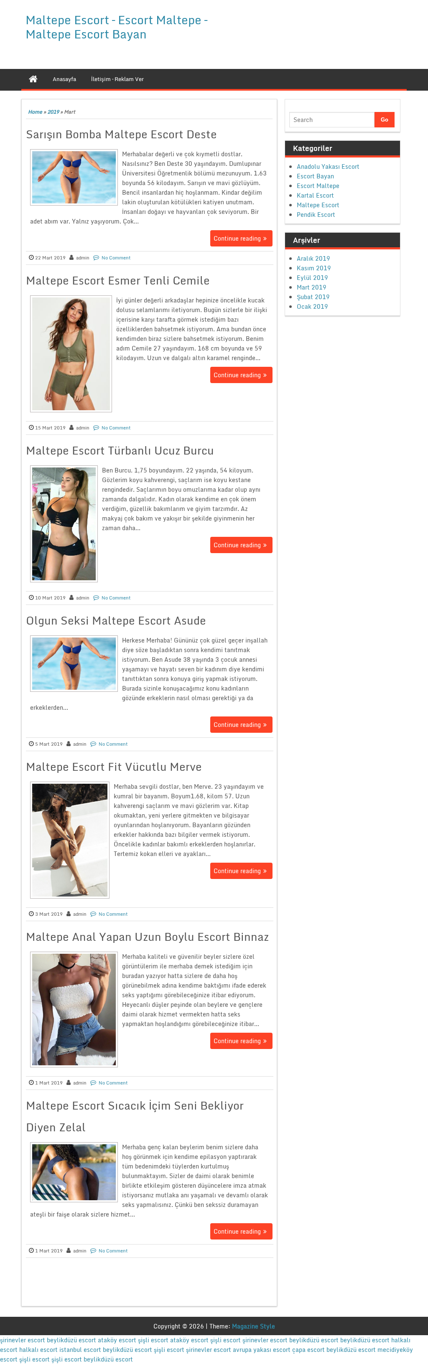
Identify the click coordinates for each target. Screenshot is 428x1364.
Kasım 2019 (314, 268)
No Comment (116, 258)
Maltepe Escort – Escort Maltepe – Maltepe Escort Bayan (116, 26)
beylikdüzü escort (71, 1340)
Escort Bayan (315, 176)
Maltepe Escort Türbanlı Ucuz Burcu (120, 450)
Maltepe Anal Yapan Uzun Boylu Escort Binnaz (147, 936)
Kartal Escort (315, 195)
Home (35, 112)
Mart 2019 (311, 287)
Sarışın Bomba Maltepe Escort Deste (121, 134)
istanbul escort (80, 1349)
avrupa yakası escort (261, 1349)
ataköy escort (117, 1340)
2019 (53, 112)
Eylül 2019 (312, 277)
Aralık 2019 (313, 258)
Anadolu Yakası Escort (328, 166)
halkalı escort (38, 1349)
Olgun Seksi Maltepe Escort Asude (116, 620)
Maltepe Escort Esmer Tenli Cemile (118, 280)
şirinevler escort (22, 1340)
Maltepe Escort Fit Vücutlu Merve (114, 766)
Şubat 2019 (313, 297)
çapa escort (308, 1349)
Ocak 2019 (312, 306)
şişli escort (153, 1340)
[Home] (33, 79)
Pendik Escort (316, 214)
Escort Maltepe (318, 186)
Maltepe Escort (318, 205)
